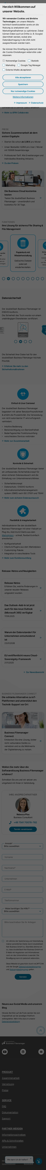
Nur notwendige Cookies (23, 91)
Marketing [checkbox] (10, 65)
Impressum (21, 103)
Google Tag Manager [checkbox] (31, 65)
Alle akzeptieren (23, 77)
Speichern (23, 84)
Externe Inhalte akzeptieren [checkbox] (18, 70)
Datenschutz (37, 103)
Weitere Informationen (23, 97)
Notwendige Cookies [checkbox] (15, 60)
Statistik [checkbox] (35, 60)
